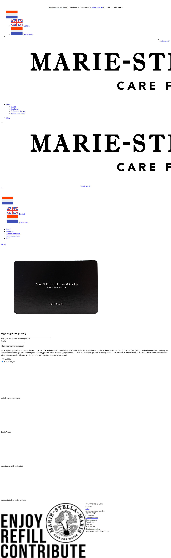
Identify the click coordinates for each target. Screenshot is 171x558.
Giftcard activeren (18, 111)
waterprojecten (97, 7)
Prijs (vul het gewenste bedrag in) (14, 338)
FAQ (8, 118)
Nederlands (28, 34)
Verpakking (7, 359)
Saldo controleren (18, 113)
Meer (8, 104)
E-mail (7, 362)
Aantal (3, 341)
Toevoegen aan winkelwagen (12, 346)
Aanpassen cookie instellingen (97, 531)
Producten (15, 109)
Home (13, 107)
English (27, 26)
